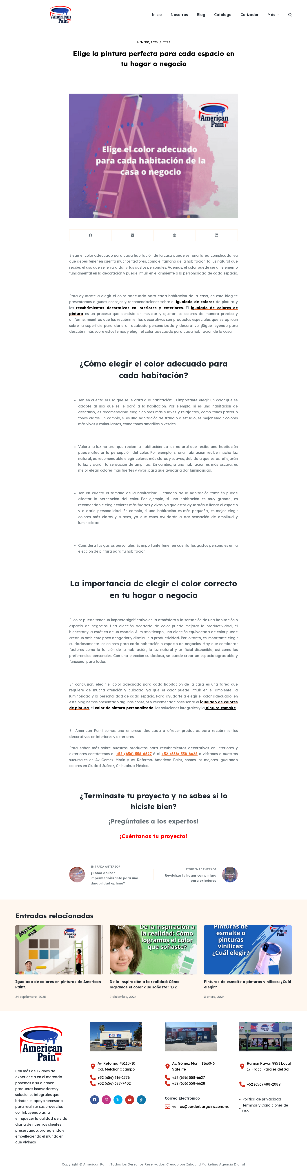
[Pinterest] (175, 235)
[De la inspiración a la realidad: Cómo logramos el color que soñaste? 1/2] (153, 949)
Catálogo (222, 14)
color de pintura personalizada (124, 708)
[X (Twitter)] (132, 235)
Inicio (156, 14)
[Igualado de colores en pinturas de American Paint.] (59, 949)
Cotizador (249, 14)
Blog (201, 14)
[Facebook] (90, 235)
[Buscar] (290, 14)
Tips (166, 42)
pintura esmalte (220, 708)
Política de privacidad (261, 1099)
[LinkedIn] (217, 235)
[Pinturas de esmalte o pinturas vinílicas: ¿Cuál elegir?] (248, 949)
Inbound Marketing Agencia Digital (215, 1164)
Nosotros (179, 14)
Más (271, 14)
